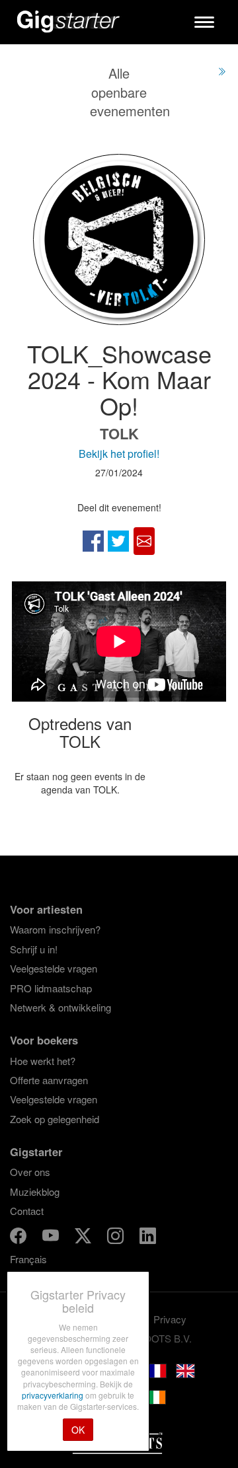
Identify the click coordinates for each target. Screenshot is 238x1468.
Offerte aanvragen (49, 1080)
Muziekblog (35, 1191)
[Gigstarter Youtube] (51, 1238)
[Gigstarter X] (84, 1238)
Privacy (169, 1319)
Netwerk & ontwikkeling (60, 1007)
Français (28, 1259)
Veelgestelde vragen (53, 968)
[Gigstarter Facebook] (19, 1238)
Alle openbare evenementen (130, 91)
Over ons (30, 1172)
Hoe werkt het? (42, 1061)
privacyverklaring (53, 1395)
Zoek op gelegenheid (54, 1119)
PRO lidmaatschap (51, 988)
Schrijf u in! (34, 949)
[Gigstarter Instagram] (116, 1238)
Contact (27, 1211)
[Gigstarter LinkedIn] (147, 1238)
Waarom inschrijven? (55, 929)
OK (78, 1429)
